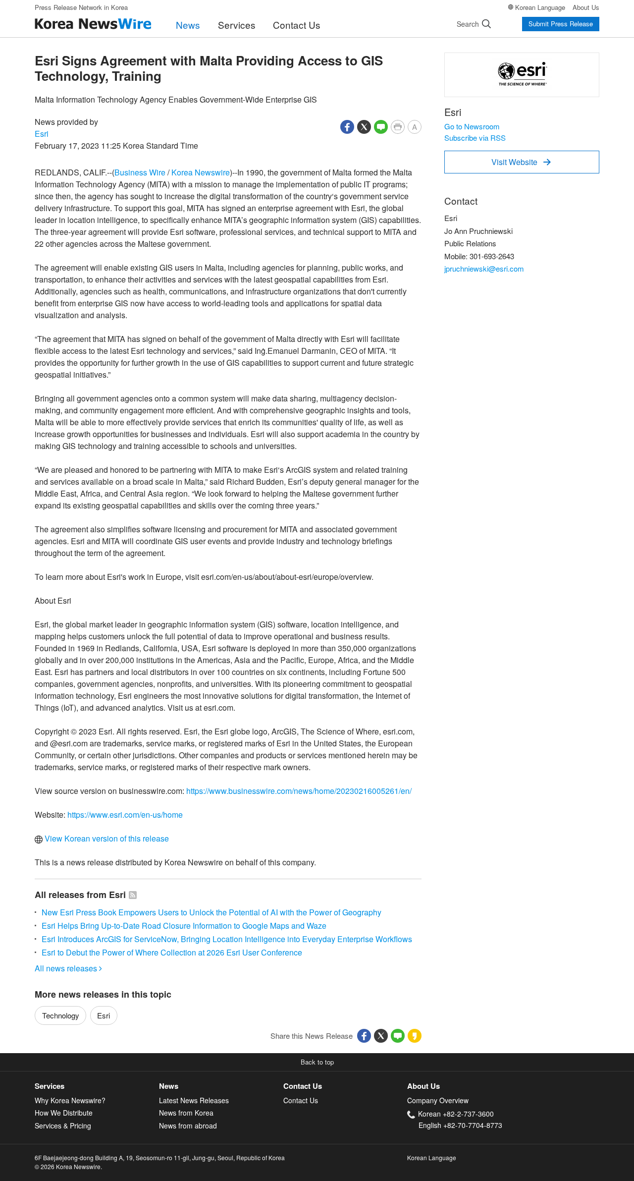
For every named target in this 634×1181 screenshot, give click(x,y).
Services (237, 24)
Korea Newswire (200, 172)
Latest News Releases (194, 1100)
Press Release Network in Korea (81, 7)
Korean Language (540, 7)
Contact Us (296, 24)
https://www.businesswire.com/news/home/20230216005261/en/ (299, 790)
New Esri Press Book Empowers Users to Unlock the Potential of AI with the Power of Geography (211, 912)
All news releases (68, 968)
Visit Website (521, 162)
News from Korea (186, 1113)
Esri (42, 133)
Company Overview (438, 1100)
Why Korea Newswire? (70, 1100)
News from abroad (188, 1125)
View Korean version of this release (106, 838)
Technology (60, 1015)
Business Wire (139, 172)
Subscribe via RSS (475, 137)
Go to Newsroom (472, 126)
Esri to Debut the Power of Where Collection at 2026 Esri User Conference (172, 952)
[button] (347, 125)
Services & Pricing (63, 1125)
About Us (586, 7)
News (188, 24)
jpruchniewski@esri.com (484, 268)
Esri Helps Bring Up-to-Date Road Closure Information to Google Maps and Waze (184, 925)
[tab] (97, 1086)
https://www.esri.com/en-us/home (125, 814)
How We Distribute (64, 1113)
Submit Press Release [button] (560, 23)
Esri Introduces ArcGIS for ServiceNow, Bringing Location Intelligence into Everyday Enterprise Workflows (227, 939)
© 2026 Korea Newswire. (68, 1166)
